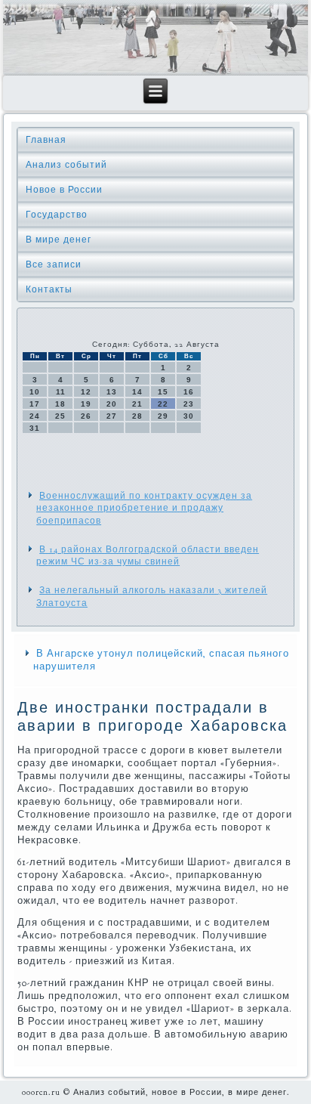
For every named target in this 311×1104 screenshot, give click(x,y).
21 (137, 404)
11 (61, 392)
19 (86, 404)
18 (60, 404)
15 (163, 392)
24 (34, 416)
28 (137, 416)
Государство (57, 215)
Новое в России (64, 190)
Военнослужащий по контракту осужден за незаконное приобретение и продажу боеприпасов (144, 508)
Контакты (49, 289)
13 (111, 392)
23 (188, 404)
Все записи (54, 264)
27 (111, 416)
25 (60, 416)
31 (34, 428)
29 (163, 416)
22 (163, 404)
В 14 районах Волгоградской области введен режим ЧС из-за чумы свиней (147, 555)
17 (34, 404)
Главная (46, 140)
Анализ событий (66, 165)
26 (86, 416)
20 (111, 404)
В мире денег (58, 239)
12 (86, 392)
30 (188, 416)
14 (137, 392)
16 (188, 392)
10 (34, 392)
